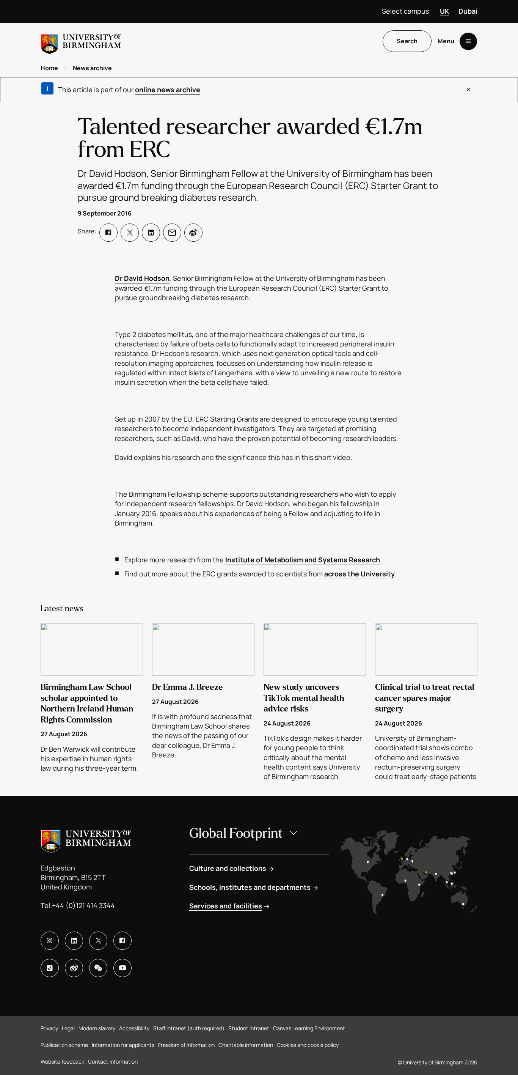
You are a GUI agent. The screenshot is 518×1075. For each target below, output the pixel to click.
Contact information (113, 1061)
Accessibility (134, 1028)
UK (444, 11)
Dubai (467, 11)
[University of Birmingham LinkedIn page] (74, 941)
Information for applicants (123, 1044)
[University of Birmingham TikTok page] (50, 968)
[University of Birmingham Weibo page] (74, 968)
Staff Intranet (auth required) (188, 1028)
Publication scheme (64, 1044)
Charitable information (245, 1044)
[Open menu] (468, 41)
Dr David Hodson (142, 278)
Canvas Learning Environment (309, 1028)
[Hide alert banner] (468, 89)
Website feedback (62, 1061)
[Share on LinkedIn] (151, 232)
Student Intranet (248, 1028)
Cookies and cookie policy (308, 1044)
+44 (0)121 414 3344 (83, 905)
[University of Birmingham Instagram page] (50, 941)
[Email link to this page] (172, 232)
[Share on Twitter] (130, 232)
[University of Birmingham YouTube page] (122, 968)
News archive (92, 68)
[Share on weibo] (193, 232)
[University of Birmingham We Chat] (98, 968)
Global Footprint (236, 833)
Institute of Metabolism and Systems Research (303, 559)
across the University (359, 573)
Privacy (49, 1028)
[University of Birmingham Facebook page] (122, 941)
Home (49, 68)
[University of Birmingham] (81, 41)
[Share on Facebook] (108, 232)
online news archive (167, 89)
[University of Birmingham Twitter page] (98, 941)
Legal (68, 1028)
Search (407, 41)
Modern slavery (96, 1028)
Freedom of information (186, 1044)
